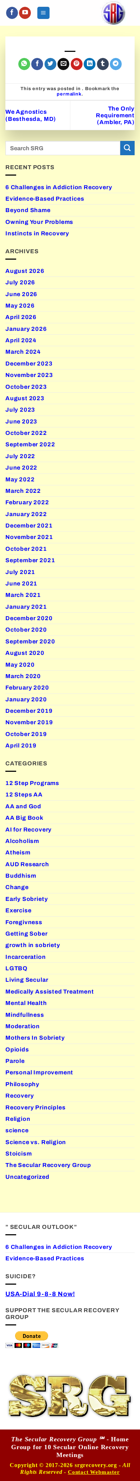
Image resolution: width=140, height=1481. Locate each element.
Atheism (18, 852)
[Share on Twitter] (50, 64)
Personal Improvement (39, 1072)
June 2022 (21, 468)
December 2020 (29, 618)
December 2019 (29, 711)
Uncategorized (27, 1177)
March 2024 (23, 352)
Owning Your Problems (39, 222)
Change (17, 887)
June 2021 (21, 583)
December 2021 (29, 526)
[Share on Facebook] (37, 64)
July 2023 (20, 410)
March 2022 (23, 491)
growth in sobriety (32, 945)
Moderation (22, 1026)
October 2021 (26, 549)
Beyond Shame (28, 210)
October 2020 (26, 630)
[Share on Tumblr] (103, 64)
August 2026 (25, 271)
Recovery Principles (35, 1107)
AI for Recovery (28, 830)
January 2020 (26, 699)
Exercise (18, 910)
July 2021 (20, 572)
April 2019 (21, 745)
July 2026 (20, 282)
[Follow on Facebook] (12, 13)
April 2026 (21, 317)
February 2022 (27, 502)
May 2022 (19, 479)
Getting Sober (26, 934)
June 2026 (21, 294)
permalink (69, 94)
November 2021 (29, 537)
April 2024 (21, 340)
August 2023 (25, 398)
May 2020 (19, 665)
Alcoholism (22, 841)
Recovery (19, 1096)
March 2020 (23, 676)
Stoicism (18, 1154)
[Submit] (127, 148)
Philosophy (22, 1084)
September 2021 (30, 560)
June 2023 (21, 421)
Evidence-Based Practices (44, 199)
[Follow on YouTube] (25, 13)
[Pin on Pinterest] (77, 64)
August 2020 (25, 653)
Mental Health (26, 1003)
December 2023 (29, 364)
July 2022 (20, 456)
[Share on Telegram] (116, 64)
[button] (43, 13)
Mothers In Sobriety (35, 1038)
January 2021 (26, 607)
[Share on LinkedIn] (89, 64)
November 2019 (29, 722)
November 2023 (29, 375)
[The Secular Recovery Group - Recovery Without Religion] (113, 13)
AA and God (23, 806)
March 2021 (23, 595)
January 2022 (26, 514)
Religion (17, 1119)
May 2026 (19, 306)
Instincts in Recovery (37, 233)
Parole (15, 1061)
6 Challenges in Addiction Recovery (58, 187)
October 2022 (26, 433)
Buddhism (20, 876)
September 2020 (30, 641)
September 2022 (30, 444)
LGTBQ (16, 968)
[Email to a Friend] (63, 64)
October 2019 (26, 734)
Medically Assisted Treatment (49, 992)
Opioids (17, 1049)
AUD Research (27, 864)
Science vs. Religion (35, 1142)
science (17, 1130)
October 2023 (26, 387)
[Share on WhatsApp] (24, 64)
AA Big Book (24, 818)
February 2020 (27, 688)
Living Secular (26, 980)
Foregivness (23, 922)
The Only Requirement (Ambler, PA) (115, 116)
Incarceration (25, 957)
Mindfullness (24, 1015)
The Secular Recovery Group (48, 1165)
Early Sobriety (26, 899)
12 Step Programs (32, 783)
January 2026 (26, 329)
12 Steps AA (24, 794)
